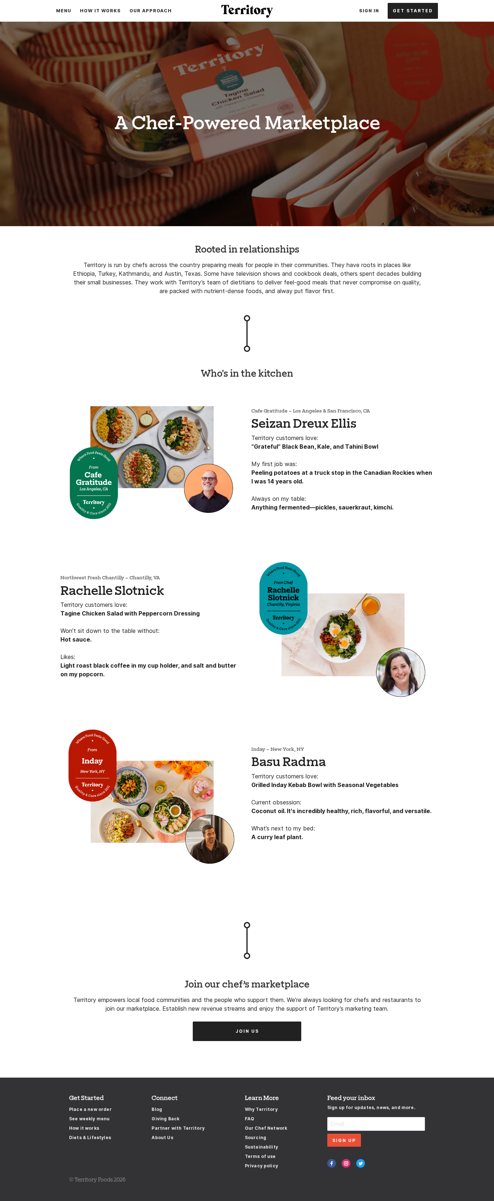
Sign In (369, 10)
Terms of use (260, 1156)
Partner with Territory (178, 1128)
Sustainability (261, 1147)
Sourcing (255, 1137)
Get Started (413, 10)
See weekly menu (89, 1118)
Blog (157, 1109)
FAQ (249, 1118)
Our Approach (150, 10)
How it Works (100, 10)
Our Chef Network (266, 1128)
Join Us (247, 1031)
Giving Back (165, 1118)
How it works (84, 1128)
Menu (63, 10)
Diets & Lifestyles (90, 1137)
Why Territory (261, 1109)
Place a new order (90, 1109)
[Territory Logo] (247, 11)
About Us (162, 1137)
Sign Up (344, 1140)
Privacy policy (261, 1165)
